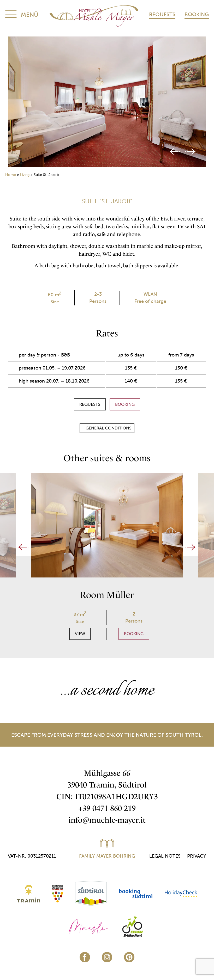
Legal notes (165, 856)
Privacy (196, 856)
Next (190, 151)
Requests (162, 14)
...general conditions (107, 428)
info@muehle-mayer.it (107, 820)
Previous (175, 151)
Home (10, 175)
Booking (197, 14)
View (80, 633)
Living (24, 175)
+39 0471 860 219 (107, 808)
